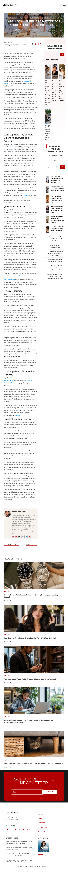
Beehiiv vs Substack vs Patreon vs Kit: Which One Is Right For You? (54, 91)
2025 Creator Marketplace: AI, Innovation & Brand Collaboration (55, 253)
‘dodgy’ (26, 195)
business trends (8, 380)
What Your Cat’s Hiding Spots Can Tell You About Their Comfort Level (34, 763)
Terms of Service (43, 832)
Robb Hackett (19, 511)
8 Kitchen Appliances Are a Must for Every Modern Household (57, 228)
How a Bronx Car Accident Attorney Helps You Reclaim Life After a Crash (55, 276)
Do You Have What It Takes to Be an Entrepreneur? (55, 268)
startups (18, 415)
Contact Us (41, 822)
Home (5, 42)
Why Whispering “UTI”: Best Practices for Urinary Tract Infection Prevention (48, 92)
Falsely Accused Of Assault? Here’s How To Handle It (55, 239)
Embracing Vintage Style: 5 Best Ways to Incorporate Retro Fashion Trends (62, 91)
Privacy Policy (42, 827)
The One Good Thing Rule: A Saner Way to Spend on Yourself (30, 679)
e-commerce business (18, 276)
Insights (45, 29)
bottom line (13, 147)
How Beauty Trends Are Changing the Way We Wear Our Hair (30, 638)
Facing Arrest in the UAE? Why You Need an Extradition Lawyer (57, 188)
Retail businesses (9, 279)
